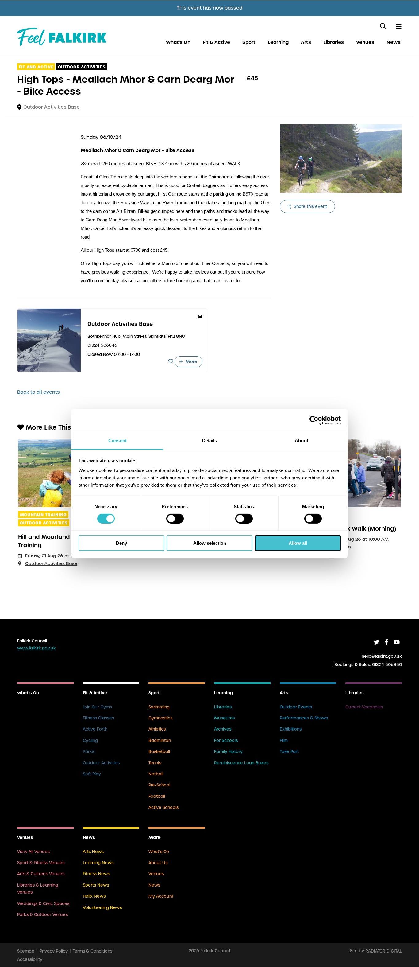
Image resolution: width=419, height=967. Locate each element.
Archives (222, 729)
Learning (278, 42)
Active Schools (163, 807)
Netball (155, 774)
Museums (224, 718)
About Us (157, 862)
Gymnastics (160, 718)
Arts (306, 42)
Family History (228, 751)
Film (284, 740)
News (393, 42)
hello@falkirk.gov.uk (382, 656)
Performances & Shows (304, 718)
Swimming (159, 707)
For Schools (226, 740)
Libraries (333, 42)
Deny (121, 543)
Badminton (159, 740)
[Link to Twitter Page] (376, 642)
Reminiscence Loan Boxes (241, 763)
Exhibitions (291, 729)
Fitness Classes (98, 718)
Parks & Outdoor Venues (42, 914)
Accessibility (29, 959)
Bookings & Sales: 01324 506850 (368, 664)
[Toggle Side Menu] (399, 26)
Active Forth (95, 729)
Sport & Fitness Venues (40, 862)
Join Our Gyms (97, 707)
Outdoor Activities (101, 763)
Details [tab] (209, 440)
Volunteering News (102, 907)
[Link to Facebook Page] (386, 642)
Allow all (298, 543)
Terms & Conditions (92, 950)
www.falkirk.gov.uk (36, 648)
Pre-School (159, 785)
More (190, 361)
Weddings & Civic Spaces (43, 903)
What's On (178, 42)
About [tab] (301, 440)
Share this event (310, 206)
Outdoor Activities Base (51, 107)
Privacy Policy (54, 950)
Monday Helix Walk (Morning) (353, 528)
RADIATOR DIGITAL (383, 950)
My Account (160, 896)
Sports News (96, 885)
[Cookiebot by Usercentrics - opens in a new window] (314, 420)
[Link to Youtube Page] (397, 642)
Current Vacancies (364, 707)
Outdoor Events (296, 707)
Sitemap (25, 950)
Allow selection (209, 543)
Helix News (94, 896)
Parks (88, 751)
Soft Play (92, 774)
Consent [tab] (117, 440)
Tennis (154, 763)
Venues (365, 42)
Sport (249, 42)
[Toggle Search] (382, 26)
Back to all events (38, 392)
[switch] (175, 519)
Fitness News (96, 873)
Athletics (157, 729)
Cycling (90, 740)
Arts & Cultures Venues (40, 873)
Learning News (98, 862)
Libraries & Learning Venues (37, 889)
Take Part (289, 751)
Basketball (159, 751)
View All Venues (33, 851)
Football (156, 796)
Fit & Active (216, 42)
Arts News (93, 851)
